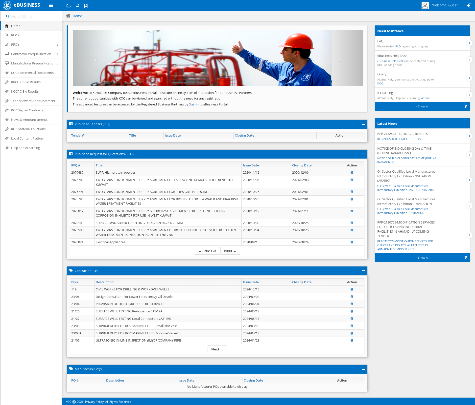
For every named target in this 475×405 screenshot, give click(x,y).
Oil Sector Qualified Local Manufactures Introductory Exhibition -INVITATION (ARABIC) (406, 188)
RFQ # (75, 165)
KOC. (380, 83)
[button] (94, 58)
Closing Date (244, 135)
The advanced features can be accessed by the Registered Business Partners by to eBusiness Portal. (150, 104)
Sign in (194, 104)
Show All (423, 106)
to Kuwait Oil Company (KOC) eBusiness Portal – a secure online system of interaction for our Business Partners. (162, 92)
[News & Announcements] (86, 5)
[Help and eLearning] (77, 5)
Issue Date (173, 135)
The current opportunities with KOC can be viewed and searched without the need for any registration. (148, 98)
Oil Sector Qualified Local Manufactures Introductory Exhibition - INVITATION (402, 211)
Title (132, 135)
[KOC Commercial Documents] (68, 5)
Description (105, 282)
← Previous (207, 250)
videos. (425, 98)
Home (77, 16)
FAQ (398, 46)
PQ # (74, 282)
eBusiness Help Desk (390, 61)
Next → (230, 250)
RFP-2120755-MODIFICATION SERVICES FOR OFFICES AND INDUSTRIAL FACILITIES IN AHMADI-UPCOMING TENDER (405, 245)
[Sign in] (469, 5)
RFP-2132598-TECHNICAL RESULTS (399, 139)
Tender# (77, 135)
